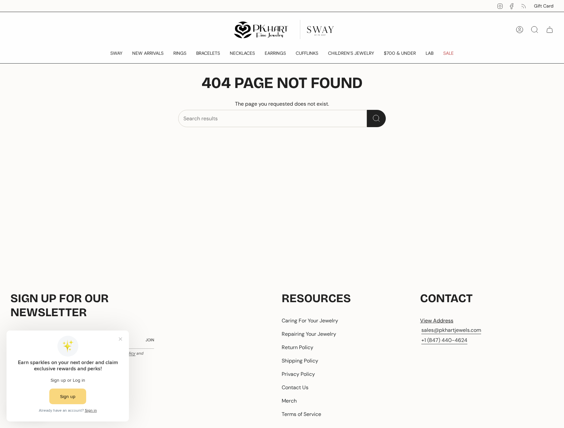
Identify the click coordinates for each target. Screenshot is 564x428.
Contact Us (295, 387)
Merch (289, 400)
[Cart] (549, 29)
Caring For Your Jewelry (310, 320)
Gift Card (544, 6)
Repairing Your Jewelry (309, 334)
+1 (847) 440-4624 (444, 340)
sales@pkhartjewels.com (451, 330)
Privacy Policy (298, 374)
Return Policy (297, 347)
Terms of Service (301, 414)
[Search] (376, 118)
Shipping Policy (300, 360)
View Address (436, 320)
